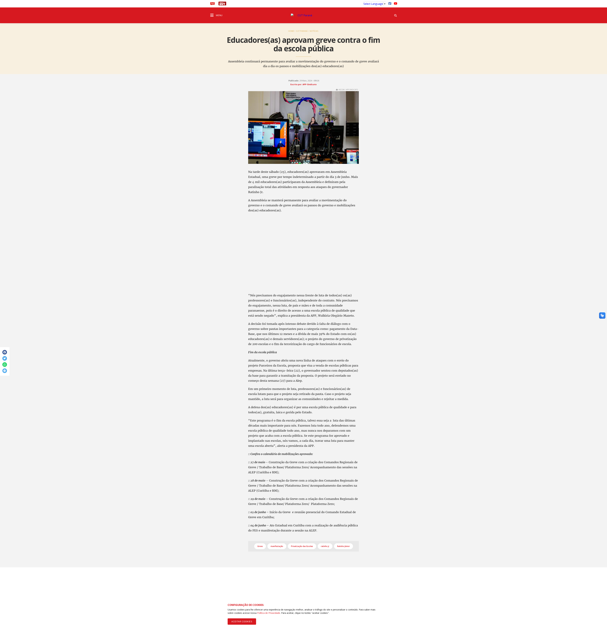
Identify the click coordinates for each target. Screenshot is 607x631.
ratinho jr (325, 546)
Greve (260, 546)
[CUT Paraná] (303, 15)
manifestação (277, 546)
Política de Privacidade (268, 612)
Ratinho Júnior (343, 546)
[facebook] (389, 3)
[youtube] (395, 3)
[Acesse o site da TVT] (212, 4)
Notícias (314, 31)
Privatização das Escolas (302, 546)
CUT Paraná (302, 31)
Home (291, 31)
